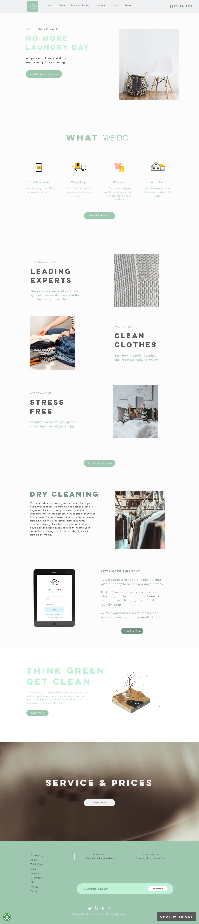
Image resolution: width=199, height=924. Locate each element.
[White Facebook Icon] (102, 908)
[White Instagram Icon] (109, 908)
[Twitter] (89, 908)
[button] (99, 463)
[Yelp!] (96, 908)
